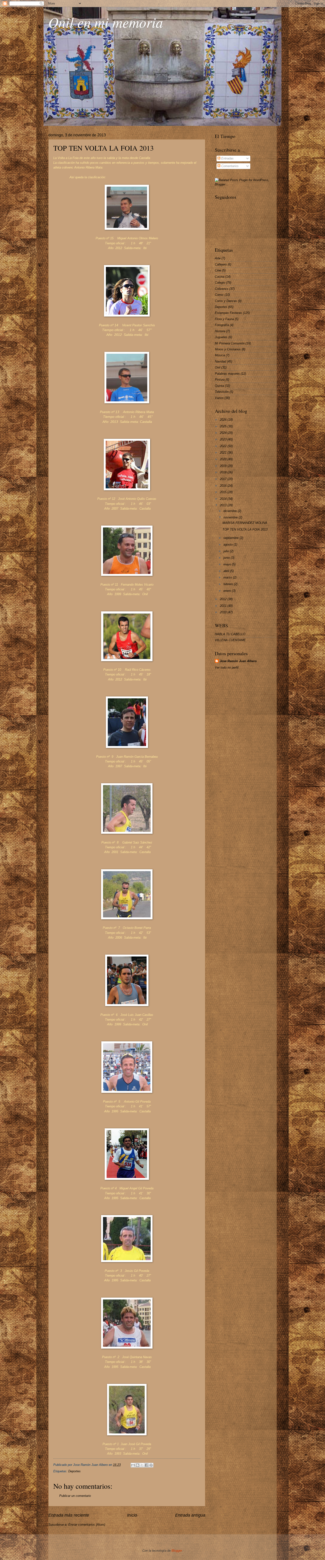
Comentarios (229, 166)
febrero (228, 584)
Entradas (227, 158)
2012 (223, 599)
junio (227, 557)
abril (226, 571)
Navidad (220, 361)
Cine (218, 270)
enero (227, 591)
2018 (223, 472)
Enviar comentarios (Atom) (86, 1524)
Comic (219, 295)
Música (220, 355)
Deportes (74, 1471)
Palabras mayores (227, 373)
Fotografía (222, 325)
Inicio (132, 1515)
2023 (223, 439)
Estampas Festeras (228, 313)
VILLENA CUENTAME (230, 640)
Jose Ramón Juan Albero (238, 661)
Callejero (221, 264)
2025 (223, 426)
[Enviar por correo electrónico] (133, 1465)
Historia (220, 331)
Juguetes (221, 337)
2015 (223, 492)
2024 (223, 433)
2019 (223, 466)
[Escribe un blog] (137, 1465)
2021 (223, 452)
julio (226, 551)
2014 (223, 499)
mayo (227, 564)
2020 (223, 459)
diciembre (230, 511)
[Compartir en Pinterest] (151, 1465)
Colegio (220, 282)
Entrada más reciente (68, 1515)
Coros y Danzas (226, 301)
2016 (223, 485)
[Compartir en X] (142, 1465)
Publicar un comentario (75, 1496)
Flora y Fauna (224, 319)
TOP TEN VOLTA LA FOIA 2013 (103, 148)
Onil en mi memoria (105, 21)
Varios (219, 398)
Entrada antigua (190, 1515)
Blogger (177, 1550)
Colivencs (221, 289)
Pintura (220, 379)
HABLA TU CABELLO (230, 634)
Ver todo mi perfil (226, 667)
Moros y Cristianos (228, 349)
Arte (218, 258)
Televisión (222, 392)
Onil (217, 367)
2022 (223, 446)
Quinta (219, 386)
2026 (223, 419)
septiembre (231, 538)
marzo (228, 577)
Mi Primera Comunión (230, 343)
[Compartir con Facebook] (146, 1465)
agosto (228, 544)
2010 (223, 612)
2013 (223, 505)
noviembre (231, 517)
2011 (223, 606)
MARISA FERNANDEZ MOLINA (244, 523)
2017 (223, 479)
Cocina (219, 276)
